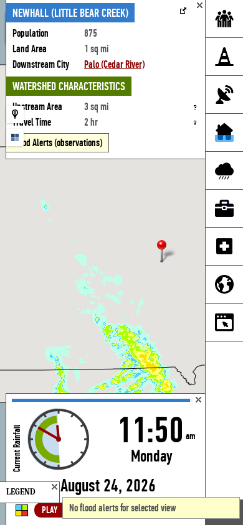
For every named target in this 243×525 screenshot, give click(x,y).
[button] (167, 252)
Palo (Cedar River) (114, 64)
